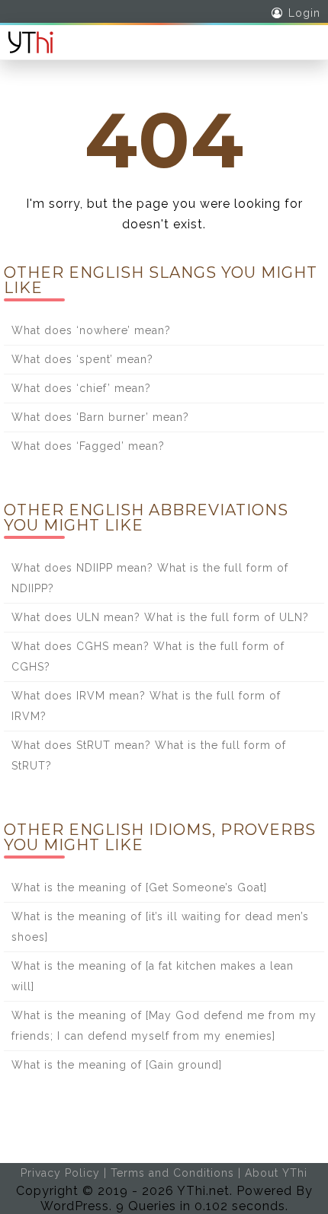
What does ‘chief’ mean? (81, 388)
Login (304, 13)
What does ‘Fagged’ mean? (88, 446)
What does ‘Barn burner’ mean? (100, 417)
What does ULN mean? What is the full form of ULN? (160, 617)
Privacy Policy (60, 1173)
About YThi (276, 1173)
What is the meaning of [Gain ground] (116, 1065)
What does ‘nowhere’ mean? (91, 330)
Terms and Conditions (172, 1173)
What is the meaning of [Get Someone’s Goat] (139, 887)
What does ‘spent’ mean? (82, 359)
